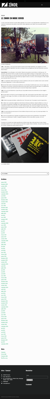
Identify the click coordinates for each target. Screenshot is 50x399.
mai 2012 (3, 330)
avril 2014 (3, 293)
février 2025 (4, 190)
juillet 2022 (3, 213)
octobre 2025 (4, 186)
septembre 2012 (4, 326)
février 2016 (3, 254)
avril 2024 (3, 196)
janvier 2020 (3, 227)
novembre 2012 (4, 322)
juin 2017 (3, 231)
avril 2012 (3, 332)
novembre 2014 (4, 283)
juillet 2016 (3, 244)
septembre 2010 (4, 344)
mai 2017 (3, 233)
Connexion (3, 352)
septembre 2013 (4, 307)
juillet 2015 (3, 268)
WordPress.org (4, 358)
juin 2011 (3, 342)
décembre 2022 (4, 207)
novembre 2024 (4, 192)
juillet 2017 (3, 229)
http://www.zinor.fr (7, 376)
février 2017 (3, 235)
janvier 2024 (4, 198)
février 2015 (3, 277)
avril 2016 (3, 250)
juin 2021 (3, 221)
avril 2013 (3, 312)
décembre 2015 (4, 258)
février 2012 (3, 336)
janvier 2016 (3, 256)
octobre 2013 (4, 305)
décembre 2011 (4, 340)
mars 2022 (3, 217)
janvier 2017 (3, 237)
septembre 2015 (4, 264)
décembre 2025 (4, 184)
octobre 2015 (4, 262)
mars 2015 (3, 275)
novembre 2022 (4, 209)
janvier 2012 (3, 338)
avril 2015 (3, 274)
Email (28, 375)
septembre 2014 (4, 287)
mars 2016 (3, 252)
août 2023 (3, 203)
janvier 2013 (3, 318)
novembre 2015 (4, 260)
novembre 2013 (4, 303)
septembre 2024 (4, 194)
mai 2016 (3, 248)
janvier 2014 (3, 299)
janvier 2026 (3, 182)
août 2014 (3, 289)
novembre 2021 (4, 219)
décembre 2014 (4, 281)
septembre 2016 (4, 240)
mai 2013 (3, 311)
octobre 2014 (4, 285)
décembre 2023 (4, 200)
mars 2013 (3, 314)
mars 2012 (3, 334)
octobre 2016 (4, 238)
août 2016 (3, 242)
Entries (3, 354)
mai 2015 (3, 272)
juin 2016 (3, 246)
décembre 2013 (4, 301)
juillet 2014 (3, 291)
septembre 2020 (4, 223)
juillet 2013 (3, 309)
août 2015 (3, 266)
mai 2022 (3, 215)
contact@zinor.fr (6, 383)
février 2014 (4, 297)
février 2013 (3, 316)
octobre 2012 (4, 324)
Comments (4, 356)
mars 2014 (3, 295)
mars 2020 (3, 225)
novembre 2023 (4, 201)
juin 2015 (3, 270)
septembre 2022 (4, 211)
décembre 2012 (4, 320)
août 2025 (3, 188)
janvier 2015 (3, 279)
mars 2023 (3, 205)
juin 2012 (3, 328)
